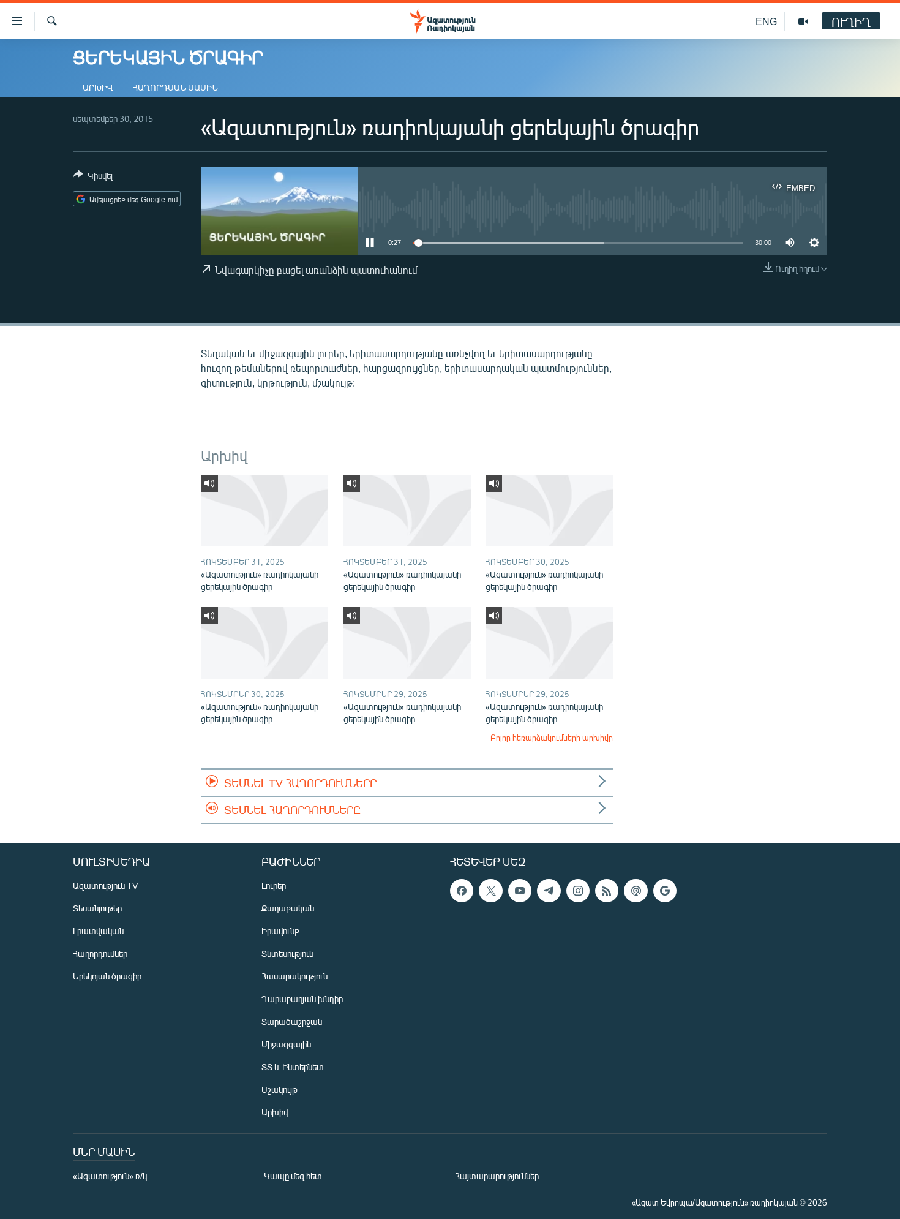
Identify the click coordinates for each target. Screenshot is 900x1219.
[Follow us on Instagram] (578, 890)
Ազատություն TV (105, 885)
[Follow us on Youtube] (519, 890)
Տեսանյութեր (97, 908)
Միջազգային (286, 1044)
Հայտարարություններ (497, 1176)
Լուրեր (273, 885)
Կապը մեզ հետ (293, 1176)
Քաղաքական (287, 908)
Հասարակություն (294, 976)
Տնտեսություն (287, 953)
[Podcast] (635, 890)
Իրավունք (280, 931)
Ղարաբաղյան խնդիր (302, 999)
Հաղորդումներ (100, 953)
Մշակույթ (279, 1089)
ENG (766, 21)
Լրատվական (98, 931)
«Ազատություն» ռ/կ (110, 1176)
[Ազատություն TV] (803, 21)
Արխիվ (98, 87)
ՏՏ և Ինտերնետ (292, 1067)
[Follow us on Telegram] (548, 890)
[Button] (93, 178)
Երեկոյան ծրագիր (107, 976)
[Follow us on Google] (665, 890)
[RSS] (606, 890)
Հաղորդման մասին (175, 87)
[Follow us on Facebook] (461, 890)
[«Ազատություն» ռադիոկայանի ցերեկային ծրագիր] (264, 510)
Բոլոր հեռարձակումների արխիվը (551, 737)
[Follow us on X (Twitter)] (490, 890)
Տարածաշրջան (291, 1021)
